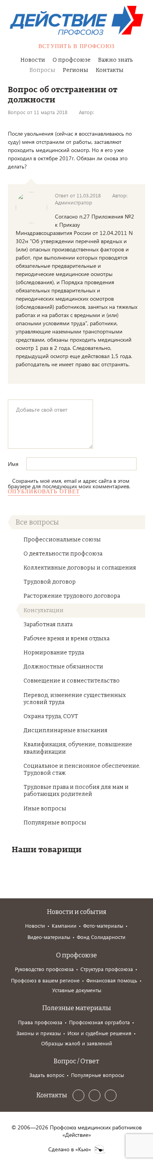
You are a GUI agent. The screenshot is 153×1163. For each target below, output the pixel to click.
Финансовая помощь (111, 980)
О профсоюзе (72, 60)
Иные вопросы (45, 808)
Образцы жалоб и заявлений (76, 1043)
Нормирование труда (54, 652)
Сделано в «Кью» (69, 1149)
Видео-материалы (48, 937)
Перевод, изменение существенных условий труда (75, 699)
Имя (14, 464)
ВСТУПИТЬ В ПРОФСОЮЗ (76, 46)
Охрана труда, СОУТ (51, 716)
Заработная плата (48, 624)
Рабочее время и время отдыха (66, 638)
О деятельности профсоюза (63, 553)
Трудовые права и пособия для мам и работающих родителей (76, 790)
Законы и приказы (38, 1033)
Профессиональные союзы (62, 539)
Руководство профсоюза (44, 969)
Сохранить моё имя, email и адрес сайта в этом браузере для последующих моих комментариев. (69, 483)
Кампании (64, 925)
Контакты (110, 70)
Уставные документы (76, 990)
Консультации (44, 610)
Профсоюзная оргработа (99, 1022)
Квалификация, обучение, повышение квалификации (78, 748)
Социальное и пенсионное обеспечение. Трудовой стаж (82, 769)
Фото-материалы (103, 925)
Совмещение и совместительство (72, 680)
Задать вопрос (46, 1075)
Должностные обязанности (63, 666)
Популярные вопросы (55, 822)
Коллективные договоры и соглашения (80, 567)
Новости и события (76, 912)
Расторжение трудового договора (72, 596)
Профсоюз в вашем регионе (45, 980)
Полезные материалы (76, 1008)
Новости (32, 60)
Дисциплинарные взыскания (65, 730)
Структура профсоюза (106, 969)
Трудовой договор (50, 582)
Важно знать (115, 60)
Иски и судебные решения (99, 1033)
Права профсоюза (40, 1022)
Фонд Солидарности (101, 937)
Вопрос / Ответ (76, 1061)
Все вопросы (37, 522)
